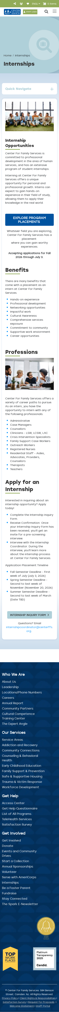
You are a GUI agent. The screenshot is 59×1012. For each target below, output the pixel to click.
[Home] (12, 12)
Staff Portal (43, 1005)
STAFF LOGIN (31, 12)
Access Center (13, 803)
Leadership (10, 687)
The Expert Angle (15, 724)
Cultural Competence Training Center (18, 716)
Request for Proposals (41, 1002)
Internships (10, 882)
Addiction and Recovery (20, 745)
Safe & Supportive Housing (22, 776)
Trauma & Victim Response (22, 782)
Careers (8, 698)
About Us (9, 681)
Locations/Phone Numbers (22, 692)
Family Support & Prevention (23, 771)
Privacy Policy (10, 998)
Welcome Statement (22, 1005)
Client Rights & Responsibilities (38, 998)
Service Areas (12, 740)
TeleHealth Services (17, 819)
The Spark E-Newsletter (20, 904)
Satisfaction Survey (17, 824)
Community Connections (20, 750)
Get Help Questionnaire (20, 808)
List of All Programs (16, 814)
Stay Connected (14, 898)
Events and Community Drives (19, 853)
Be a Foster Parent (16, 888)
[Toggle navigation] (54, 11)
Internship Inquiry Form (28, 615)
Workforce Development (20, 787)
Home (7, 55)
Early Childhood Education (21, 766)
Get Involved (11, 840)
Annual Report (12, 703)
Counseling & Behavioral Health (20, 758)
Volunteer (9, 872)
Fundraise (9, 893)
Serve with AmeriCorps (19, 877)
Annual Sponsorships (17, 866)
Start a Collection (15, 861)
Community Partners (17, 708)
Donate (7, 846)
